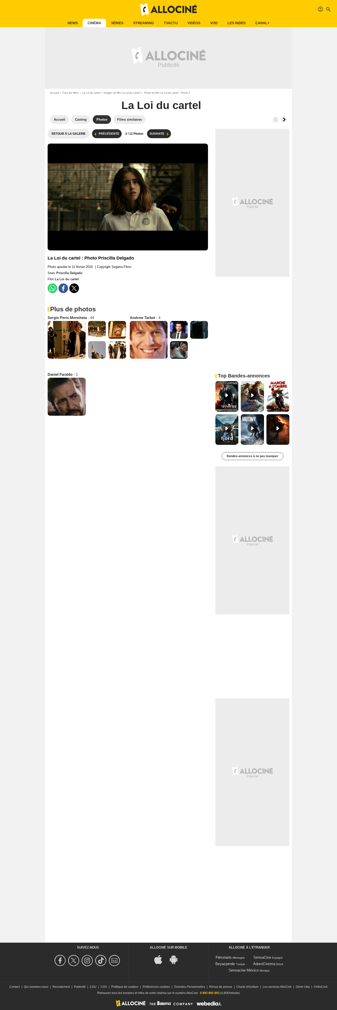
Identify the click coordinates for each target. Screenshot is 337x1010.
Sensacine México (244, 970)
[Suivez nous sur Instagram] (88, 960)
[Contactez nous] (115, 960)
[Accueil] (168, 9)
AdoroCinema (264, 964)
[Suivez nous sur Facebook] (61, 960)
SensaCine (262, 957)
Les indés (236, 23)
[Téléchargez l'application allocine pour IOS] (161, 959)
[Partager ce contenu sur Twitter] (74, 288)
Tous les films (70, 92)
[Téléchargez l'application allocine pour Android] (176, 959)
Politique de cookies (124, 987)
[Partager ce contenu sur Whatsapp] (52, 288)
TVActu (171, 23)
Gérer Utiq (303, 987)
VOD (214, 23)
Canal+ (262, 23)
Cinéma (94, 23)
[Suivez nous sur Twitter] (74, 960)
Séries (117, 23)
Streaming (143, 23)
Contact (14, 987)
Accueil (54, 92)
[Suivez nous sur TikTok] (101, 960)
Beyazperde (225, 964)
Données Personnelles (189, 987)
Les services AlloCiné (277, 987)
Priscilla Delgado (69, 273)
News (73, 23)
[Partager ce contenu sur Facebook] (63, 288)
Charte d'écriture (247, 987)
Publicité (80, 987)
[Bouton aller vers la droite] (284, 120)
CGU (93, 987)
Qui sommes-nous (36, 987)
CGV (104, 987)
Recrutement (61, 987)
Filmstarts (224, 957)
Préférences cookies (156, 987)
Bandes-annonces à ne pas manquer (252, 456)
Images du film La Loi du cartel (122, 92)
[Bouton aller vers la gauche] (276, 120)
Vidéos (193, 23)
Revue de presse (220, 987)
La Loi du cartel (91, 92)
